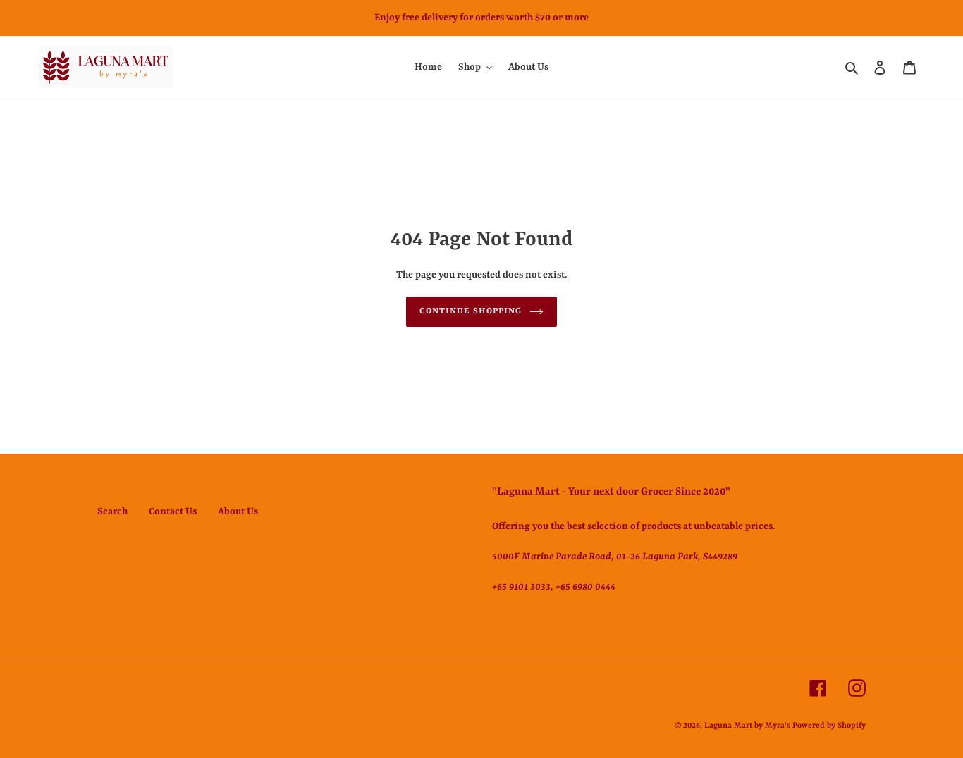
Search (112, 511)
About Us (238, 511)
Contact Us (173, 511)
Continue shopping (470, 311)
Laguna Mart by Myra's (747, 726)
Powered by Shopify (829, 726)
